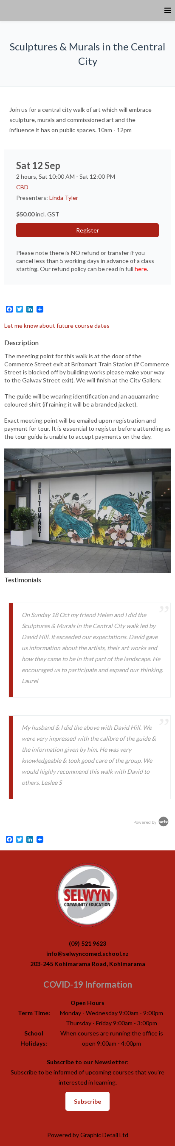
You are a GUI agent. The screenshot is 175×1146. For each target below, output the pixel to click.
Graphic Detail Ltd (104, 1134)
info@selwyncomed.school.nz (87, 953)
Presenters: (32, 197)
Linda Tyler (63, 197)
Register (87, 230)
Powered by (145, 822)
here (141, 268)
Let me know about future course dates (57, 325)
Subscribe (87, 1101)
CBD (22, 187)
